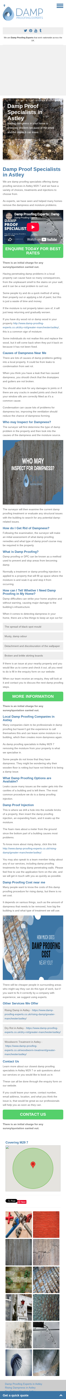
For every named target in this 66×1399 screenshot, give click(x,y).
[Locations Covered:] (4, 5)
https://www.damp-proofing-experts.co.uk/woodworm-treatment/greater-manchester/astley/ (30, 1050)
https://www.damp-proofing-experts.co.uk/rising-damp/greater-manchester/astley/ (30, 1014)
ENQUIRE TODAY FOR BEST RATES (32, 250)
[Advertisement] (33, 70)
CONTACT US (33, 1114)
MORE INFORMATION (33, 696)
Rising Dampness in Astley (20, 1387)
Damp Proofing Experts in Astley (23, 1383)
